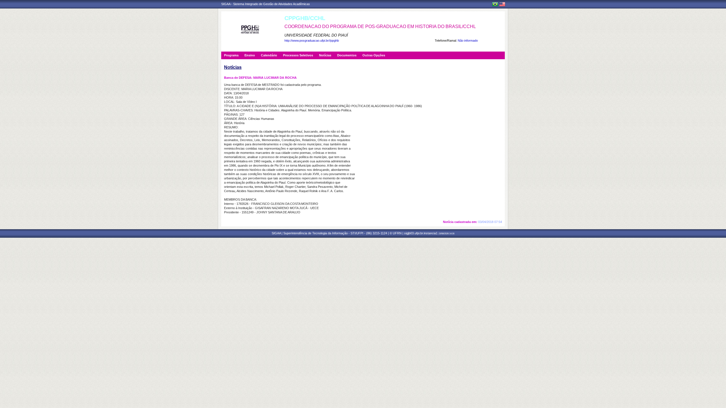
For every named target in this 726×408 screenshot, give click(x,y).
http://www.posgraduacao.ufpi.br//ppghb (311, 40)
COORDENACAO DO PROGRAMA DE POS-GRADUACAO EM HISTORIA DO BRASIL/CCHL (380, 26)
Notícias (325, 55)
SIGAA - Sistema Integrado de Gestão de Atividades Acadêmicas (265, 4)
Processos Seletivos (298, 55)
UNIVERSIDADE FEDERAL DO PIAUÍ (316, 35)
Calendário (269, 55)
